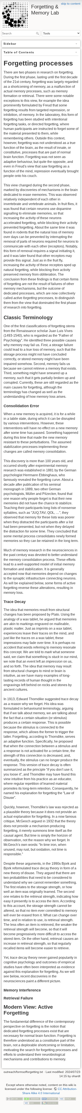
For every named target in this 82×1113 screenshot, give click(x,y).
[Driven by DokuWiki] (49, 1102)
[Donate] (32, 1098)
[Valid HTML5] (67, 1098)
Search (38, 33)
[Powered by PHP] (49, 1098)
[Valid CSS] (32, 1102)
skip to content (70, 3)
